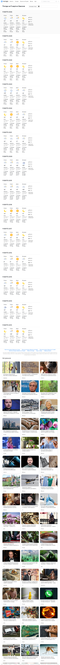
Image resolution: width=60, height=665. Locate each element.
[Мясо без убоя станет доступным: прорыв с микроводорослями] (30, 653)
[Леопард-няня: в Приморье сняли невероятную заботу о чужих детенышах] (49, 389)
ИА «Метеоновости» (55, 664)
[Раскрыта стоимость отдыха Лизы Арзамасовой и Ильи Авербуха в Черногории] (30, 577)
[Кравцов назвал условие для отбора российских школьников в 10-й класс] (11, 653)
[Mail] (2, 1)
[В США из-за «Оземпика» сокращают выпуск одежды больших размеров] (49, 483)
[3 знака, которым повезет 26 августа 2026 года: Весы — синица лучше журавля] (49, 577)
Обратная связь (43, 664)
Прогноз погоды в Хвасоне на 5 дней (30, 349)
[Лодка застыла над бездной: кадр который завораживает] (30, 559)
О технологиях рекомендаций (35, 664)
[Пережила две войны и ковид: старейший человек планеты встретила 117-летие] (49, 408)
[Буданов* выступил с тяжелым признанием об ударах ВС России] (11, 408)
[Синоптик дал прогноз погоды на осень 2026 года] (11, 389)
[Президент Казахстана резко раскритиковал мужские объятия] (30, 389)
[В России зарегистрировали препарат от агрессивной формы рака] (49, 502)
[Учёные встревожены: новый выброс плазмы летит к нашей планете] (49, 615)
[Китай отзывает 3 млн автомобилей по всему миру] (30, 408)
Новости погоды (30, 350)
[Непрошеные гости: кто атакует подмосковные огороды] (11, 596)
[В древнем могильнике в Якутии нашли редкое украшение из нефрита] (30, 634)
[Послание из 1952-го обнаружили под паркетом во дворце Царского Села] (30, 370)
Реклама (10, 664)
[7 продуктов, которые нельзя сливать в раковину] (11, 577)
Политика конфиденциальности (23, 664)
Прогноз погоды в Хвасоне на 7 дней (47, 349)
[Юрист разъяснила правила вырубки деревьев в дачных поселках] (11, 502)
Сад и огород (39, 350)
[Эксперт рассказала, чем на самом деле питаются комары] (49, 653)
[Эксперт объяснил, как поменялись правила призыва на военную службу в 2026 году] (11, 540)
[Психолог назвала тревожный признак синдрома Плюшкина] (30, 521)
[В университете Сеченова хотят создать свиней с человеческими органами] (30, 427)
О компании (6, 664)
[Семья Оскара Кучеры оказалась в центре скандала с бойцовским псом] (11, 559)
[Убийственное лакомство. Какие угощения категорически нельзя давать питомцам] (49, 370)
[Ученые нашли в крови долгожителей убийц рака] (11, 464)
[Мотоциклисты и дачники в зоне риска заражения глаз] (11, 483)
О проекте (15, 664)
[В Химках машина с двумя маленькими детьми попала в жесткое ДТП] (11, 634)
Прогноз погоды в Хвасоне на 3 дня (12, 349)
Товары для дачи (47, 350)
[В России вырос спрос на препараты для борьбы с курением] (49, 446)
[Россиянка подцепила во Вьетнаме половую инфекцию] (11, 370)
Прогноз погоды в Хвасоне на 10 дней (17, 350)
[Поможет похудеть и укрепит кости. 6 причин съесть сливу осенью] (49, 427)
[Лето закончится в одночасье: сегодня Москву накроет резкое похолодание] (11, 427)
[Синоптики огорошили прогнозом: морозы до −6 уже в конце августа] (49, 521)
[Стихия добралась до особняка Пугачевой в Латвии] (11, 446)
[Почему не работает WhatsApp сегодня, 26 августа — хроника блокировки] (49, 596)
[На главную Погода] (5, 1)
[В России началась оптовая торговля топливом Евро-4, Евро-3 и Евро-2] (11, 615)
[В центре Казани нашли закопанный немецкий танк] (49, 464)
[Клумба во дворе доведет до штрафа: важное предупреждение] (30, 446)
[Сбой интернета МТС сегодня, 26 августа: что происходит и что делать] (49, 634)
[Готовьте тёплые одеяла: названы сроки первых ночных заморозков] (30, 540)
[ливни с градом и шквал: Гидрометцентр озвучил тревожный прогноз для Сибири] (30, 596)
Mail (2, 664)
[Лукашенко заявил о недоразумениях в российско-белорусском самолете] (30, 483)
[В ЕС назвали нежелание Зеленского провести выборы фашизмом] (30, 464)
